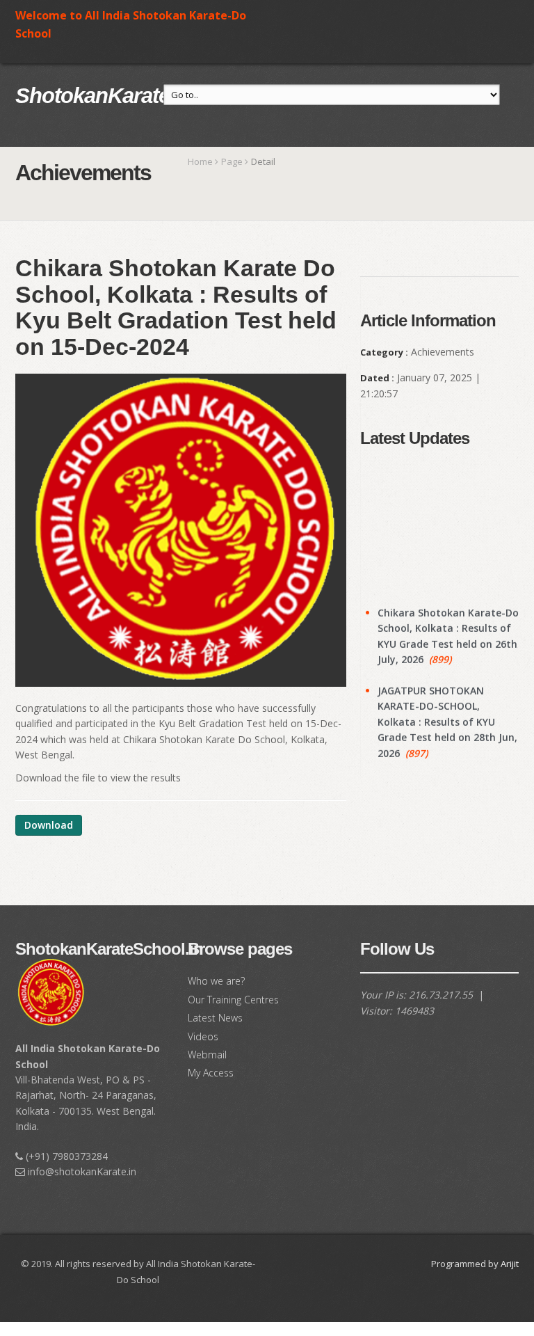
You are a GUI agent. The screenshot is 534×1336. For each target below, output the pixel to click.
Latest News (215, 1017)
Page (232, 161)
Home (200, 161)
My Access (211, 1072)
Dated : (377, 378)
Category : (384, 352)
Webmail (207, 1054)
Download (48, 825)
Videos (203, 1036)
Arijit (510, 1263)
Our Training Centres (233, 999)
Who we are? (216, 980)
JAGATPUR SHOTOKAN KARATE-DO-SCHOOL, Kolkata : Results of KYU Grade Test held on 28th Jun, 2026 (447, 711)
